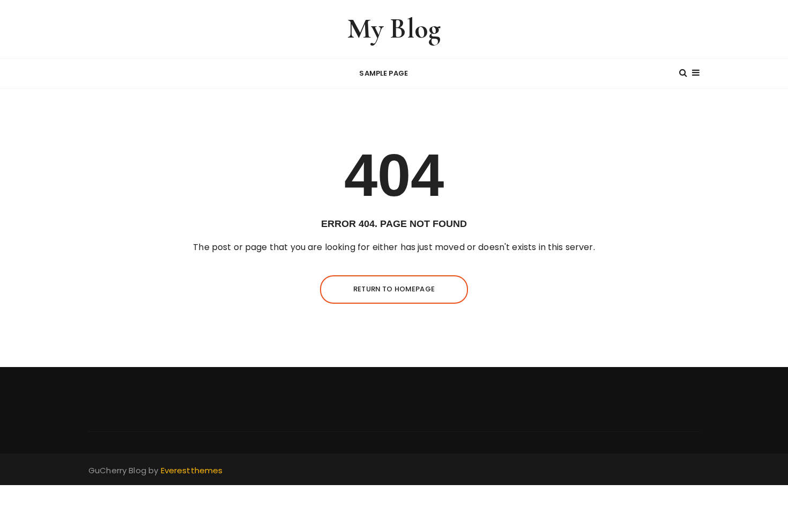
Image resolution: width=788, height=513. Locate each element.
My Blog (394, 29)
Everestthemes (192, 470)
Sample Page (383, 73)
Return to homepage (394, 289)
